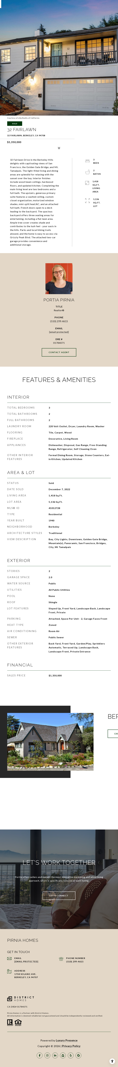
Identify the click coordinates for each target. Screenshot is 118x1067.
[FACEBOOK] (39, 1055)
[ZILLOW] (63, 1055)
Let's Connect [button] (59, 895)
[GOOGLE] (78, 1055)
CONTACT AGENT (59, 352)
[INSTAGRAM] (47, 1055)
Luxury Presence (67, 1040)
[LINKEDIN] (55, 1055)
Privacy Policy (71, 1046)
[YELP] (71, 1055)
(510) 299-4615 (59, 321)
